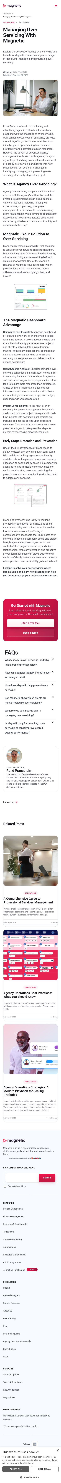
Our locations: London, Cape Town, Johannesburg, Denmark (26, 1417)
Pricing (6, 1288)
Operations (7, 13)
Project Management (13, 1209)
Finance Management (13, 1216)
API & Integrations (12, 1262)
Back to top (8, 802)
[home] (12, 6)
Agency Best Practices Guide (17, 1341)
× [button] (57, 1450)
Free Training (9, 1318)
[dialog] (30, 1465)
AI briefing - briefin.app (14, 1270)
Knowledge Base (11, 1390)
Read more (29, 1463)
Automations (9, 1247)
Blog (5, 1326)
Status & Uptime (11, 1374)
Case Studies (9, 1349)
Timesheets (8, 1231)
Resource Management (14, 1254)
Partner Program (11, 1303)
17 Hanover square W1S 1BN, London (20, 1426)
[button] (57, 6)
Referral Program (11, 1295)
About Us (7, 1310)
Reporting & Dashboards (15, 1224)
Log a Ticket (9, 1397)
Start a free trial (30, 623)
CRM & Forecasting (12, 1239)
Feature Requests (11, 1333)
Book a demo (30, 632)
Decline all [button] (44, 1469)
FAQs (5, 1356)
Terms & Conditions (12, 1382)
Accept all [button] (16, 1469)
